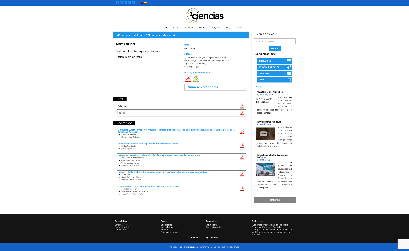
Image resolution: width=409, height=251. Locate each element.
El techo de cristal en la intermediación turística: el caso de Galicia (148, 186)
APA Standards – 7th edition (270, 92)
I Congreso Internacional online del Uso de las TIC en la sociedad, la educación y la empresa (272, 232)
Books (202, 27)
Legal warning (211, 238)
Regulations (211, 221)
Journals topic (167, 227)
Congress (215, 27)
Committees (121, 229)
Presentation (121, 221)
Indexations (265, 61)
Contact (240, 27)
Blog (228, 27)
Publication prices (169, 232)
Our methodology (123, 227)
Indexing (165, 229)
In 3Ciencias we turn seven (269, 122)
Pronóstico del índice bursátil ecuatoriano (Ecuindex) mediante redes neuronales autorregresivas (162, 172)
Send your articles (269, 67)
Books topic (166, 225)
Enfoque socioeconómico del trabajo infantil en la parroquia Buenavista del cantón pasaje (158, 155)
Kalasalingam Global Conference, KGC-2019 (272, 156)
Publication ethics (214, 227)
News (261, 80)
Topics (163, 221)
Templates (264, 73)
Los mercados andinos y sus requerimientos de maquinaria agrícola (148, 144)
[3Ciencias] (205, 15)
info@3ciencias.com (189, 247)
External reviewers (124, 225)
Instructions (211, 225)
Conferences (257, 221)
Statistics (275, 200)
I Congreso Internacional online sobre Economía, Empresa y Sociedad (270, 226)
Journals (189, 27)
